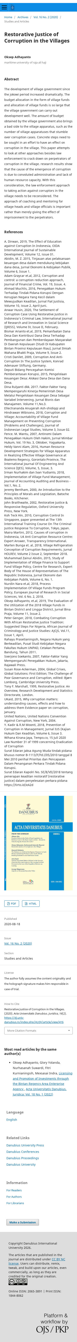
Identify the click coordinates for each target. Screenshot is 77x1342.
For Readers (14, 1190)
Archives (23, 17)
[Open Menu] (4, 7)
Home (8, 17)
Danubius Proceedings (22, 1158)
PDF (13, 903)
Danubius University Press (25, 1145)
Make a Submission (22, 1222)
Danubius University (21, 1164)
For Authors (14, 1197)
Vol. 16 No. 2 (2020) (46, 17)
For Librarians (15, 1203)
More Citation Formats (21, 1030)
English (11, 1120)
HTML (32, 903)
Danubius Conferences (22, 1152)
